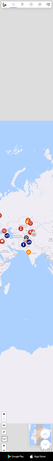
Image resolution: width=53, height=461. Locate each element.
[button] (34, 234)
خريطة (22, 6)
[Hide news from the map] (4, 432)
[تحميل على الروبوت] (15, 457)
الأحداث (13, 6)
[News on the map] (5, 4)
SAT (4, 439)
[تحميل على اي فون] (38, 457)
